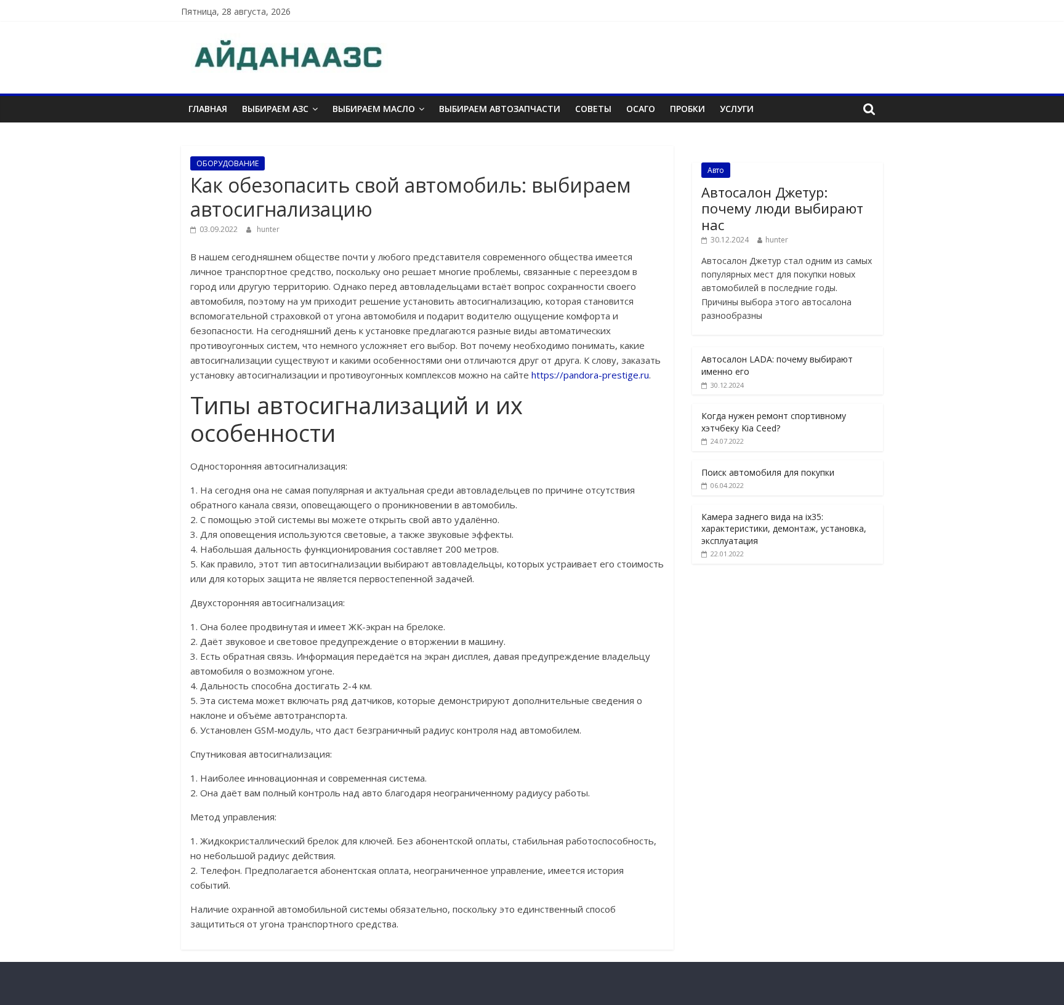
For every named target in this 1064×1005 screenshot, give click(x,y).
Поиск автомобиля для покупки (767, 472)
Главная (207, 108)
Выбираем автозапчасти (499, 108)
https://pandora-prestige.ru (590, 375)
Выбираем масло (373, 108)
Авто (715, 170)
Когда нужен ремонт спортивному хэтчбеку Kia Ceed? (773, 422)
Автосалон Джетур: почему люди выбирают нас (782, 208)
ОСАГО (640, 108)
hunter (268, 229)
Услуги (737, 108)
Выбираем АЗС (275, 108)
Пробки (687, 108)
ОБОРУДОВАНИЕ (227, 163)
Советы (593, 108)
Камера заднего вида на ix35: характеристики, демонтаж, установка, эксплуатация (783, 529)
